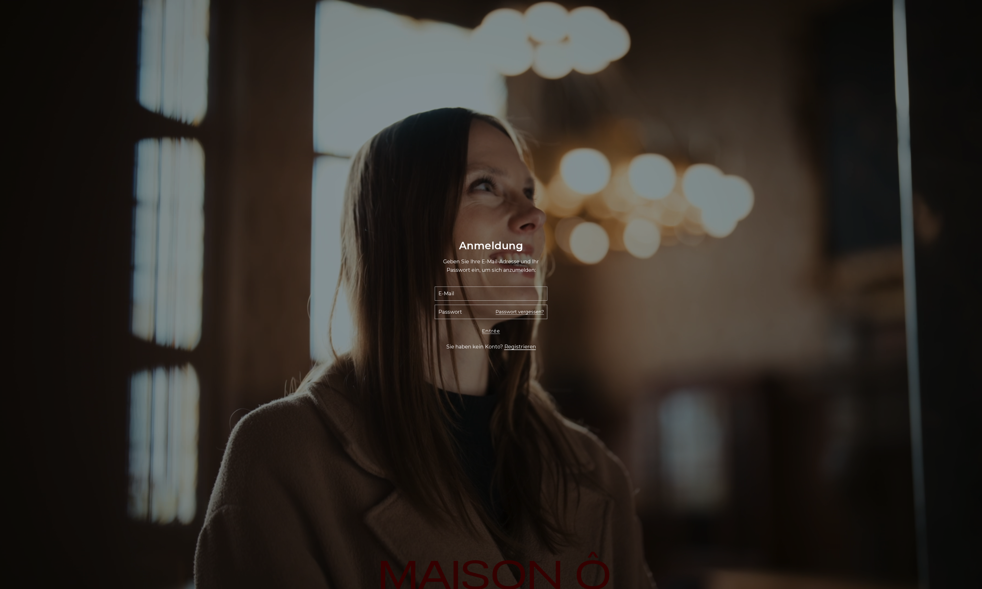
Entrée (491, 331)
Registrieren (520, 347)
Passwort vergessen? (520, 312)
